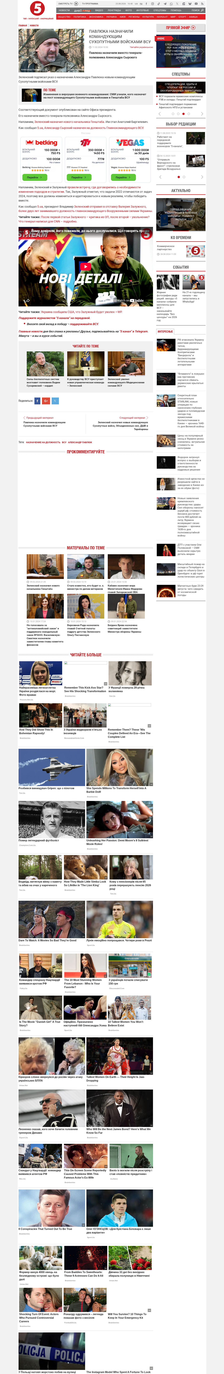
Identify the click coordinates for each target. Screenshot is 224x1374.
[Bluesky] (190, 4)
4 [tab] (189, 114)
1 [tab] (168, 67)
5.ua (40, 128)
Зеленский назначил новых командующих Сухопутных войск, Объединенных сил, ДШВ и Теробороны (120, 426)
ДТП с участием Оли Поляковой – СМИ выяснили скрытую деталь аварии (189, 549)
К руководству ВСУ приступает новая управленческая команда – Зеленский (85, 382)
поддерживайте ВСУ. (84, 324)
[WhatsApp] (171, 4)
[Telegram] (165, 4)
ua (136, 3)
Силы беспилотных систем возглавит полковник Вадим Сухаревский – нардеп (43, 382)
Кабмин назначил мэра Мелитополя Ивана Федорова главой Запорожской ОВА (125, 589)
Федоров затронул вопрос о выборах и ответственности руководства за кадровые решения (189, 463)
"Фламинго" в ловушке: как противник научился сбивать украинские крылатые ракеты (191, 380)
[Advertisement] (86, 158)
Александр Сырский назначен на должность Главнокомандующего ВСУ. (94, 128)
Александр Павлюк (80, 442)
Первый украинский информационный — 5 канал (37, 11)
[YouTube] (196, 4)
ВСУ (64, 442)
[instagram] (152, 4)
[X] (177, 4)
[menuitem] (64, 10)
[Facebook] (146, 4)
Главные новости (30, 331)
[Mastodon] (184, 4)
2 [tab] (193, 67)
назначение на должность (43, 442)
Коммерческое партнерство (165, 248)
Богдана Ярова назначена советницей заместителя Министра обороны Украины (124, 628)
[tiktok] (159, 4)
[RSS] (202, 4)
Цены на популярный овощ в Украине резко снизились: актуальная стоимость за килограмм (191, 442)
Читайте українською (141, 46)
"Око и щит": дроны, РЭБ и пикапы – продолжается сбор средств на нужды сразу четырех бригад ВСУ (169, 167)
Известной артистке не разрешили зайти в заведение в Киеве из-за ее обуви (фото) (191, 483)
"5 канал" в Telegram (133, 331)
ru (141, 3)
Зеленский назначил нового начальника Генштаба (69, 122)
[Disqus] (86, 502)
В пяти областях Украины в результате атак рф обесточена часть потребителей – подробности (181, 99)
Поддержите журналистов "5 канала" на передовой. (54, 318)
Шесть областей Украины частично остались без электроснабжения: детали (179, 107)
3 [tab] (183, 114)
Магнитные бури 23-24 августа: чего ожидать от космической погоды (190, 590)
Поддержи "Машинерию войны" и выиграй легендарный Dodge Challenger (170, 141)
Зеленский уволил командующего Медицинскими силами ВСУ (126, 382)
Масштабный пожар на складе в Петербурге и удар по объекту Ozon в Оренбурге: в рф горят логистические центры (191, 570)
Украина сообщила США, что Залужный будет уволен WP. (81, 312)
